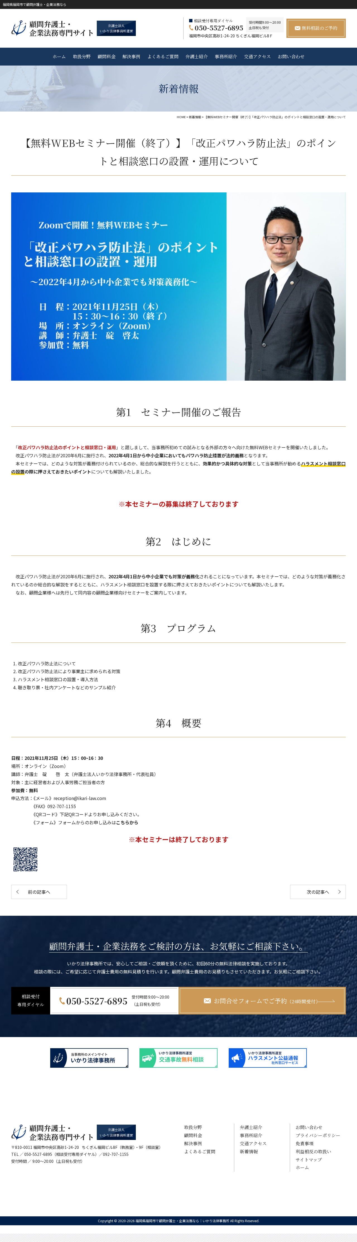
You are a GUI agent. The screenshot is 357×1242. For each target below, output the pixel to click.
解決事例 (131, 56)
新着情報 (249, 1151)
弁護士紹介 (196, 56)
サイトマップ (309, 1159)
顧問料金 (106, 56)
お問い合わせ (291, 56)
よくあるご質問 (162, 56)
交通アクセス (257, 56)
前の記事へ (39, 891)
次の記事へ (318, 891)
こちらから (127, 822)
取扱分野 (82, 56)
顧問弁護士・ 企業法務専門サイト (61, 28)
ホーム (59, 56)
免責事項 (304, 1143)
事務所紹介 (226, 56)
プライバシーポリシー (318, 1135)
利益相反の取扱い (313, 1151)
